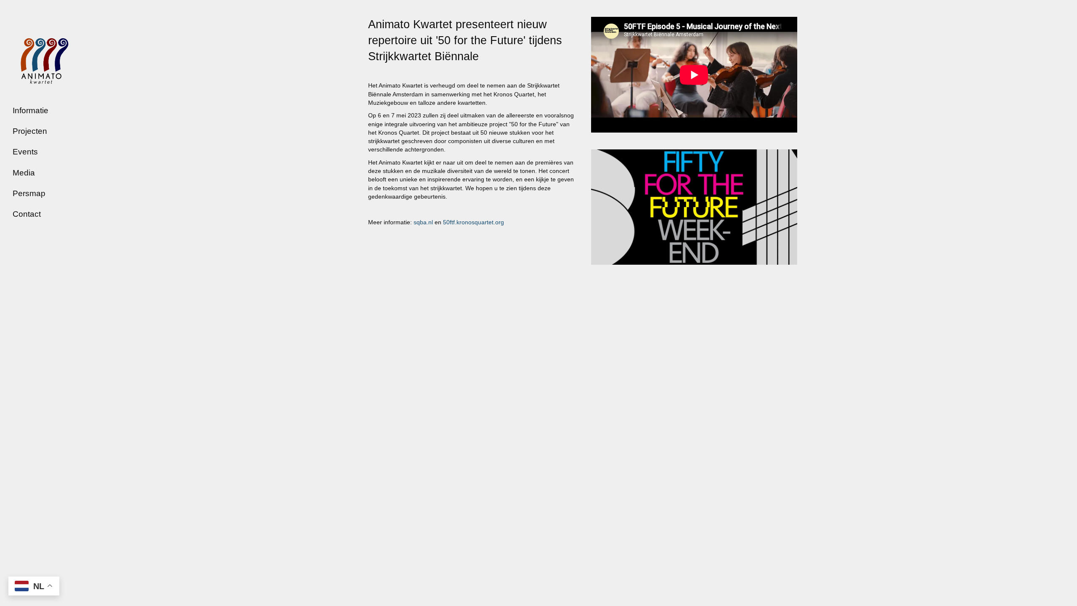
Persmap (29, 193)
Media (24, 172)
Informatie (30, 110)
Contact (27, 214)
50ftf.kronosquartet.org (473, 222)
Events (25, 151)
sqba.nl (423, 222)
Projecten (30, 131)
